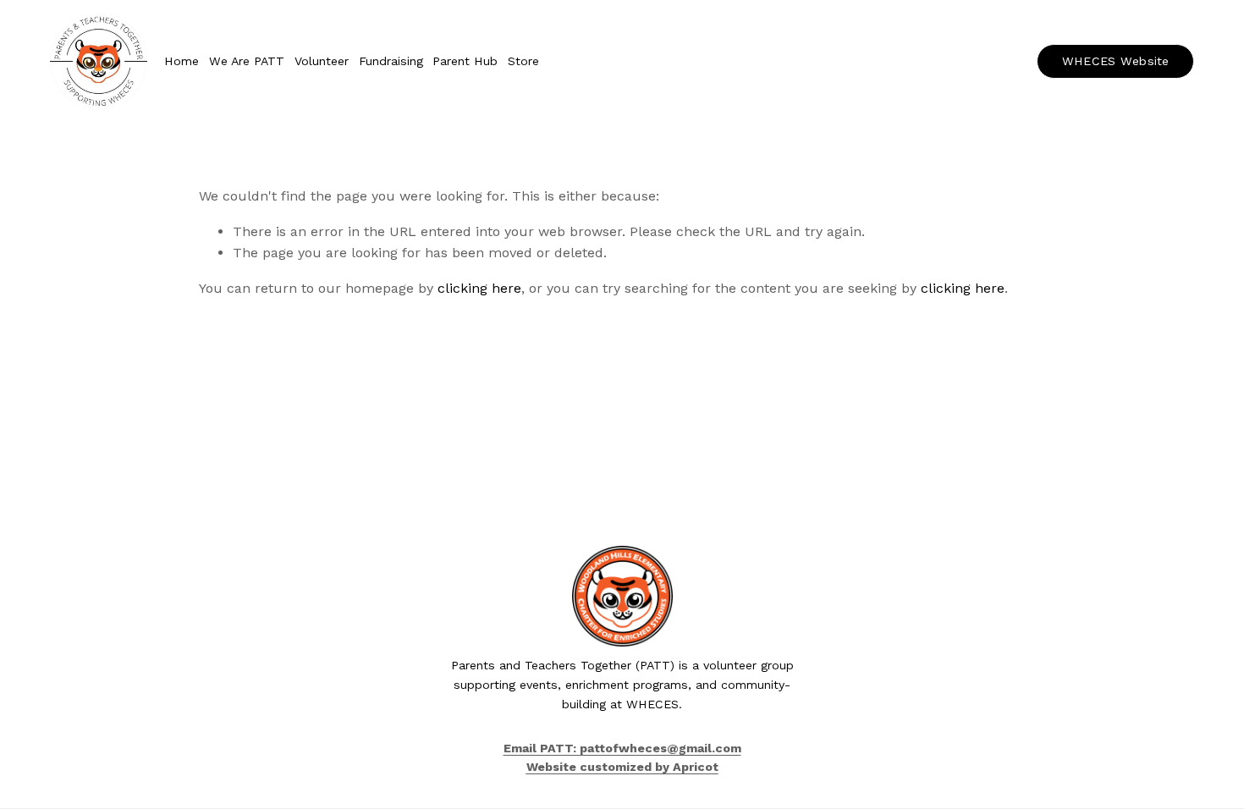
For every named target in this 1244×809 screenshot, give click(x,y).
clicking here (479, 288)
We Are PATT (246, 61)
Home (181, 61)
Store (523, 61)
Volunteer (321, 61)
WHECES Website (1116, 61)
